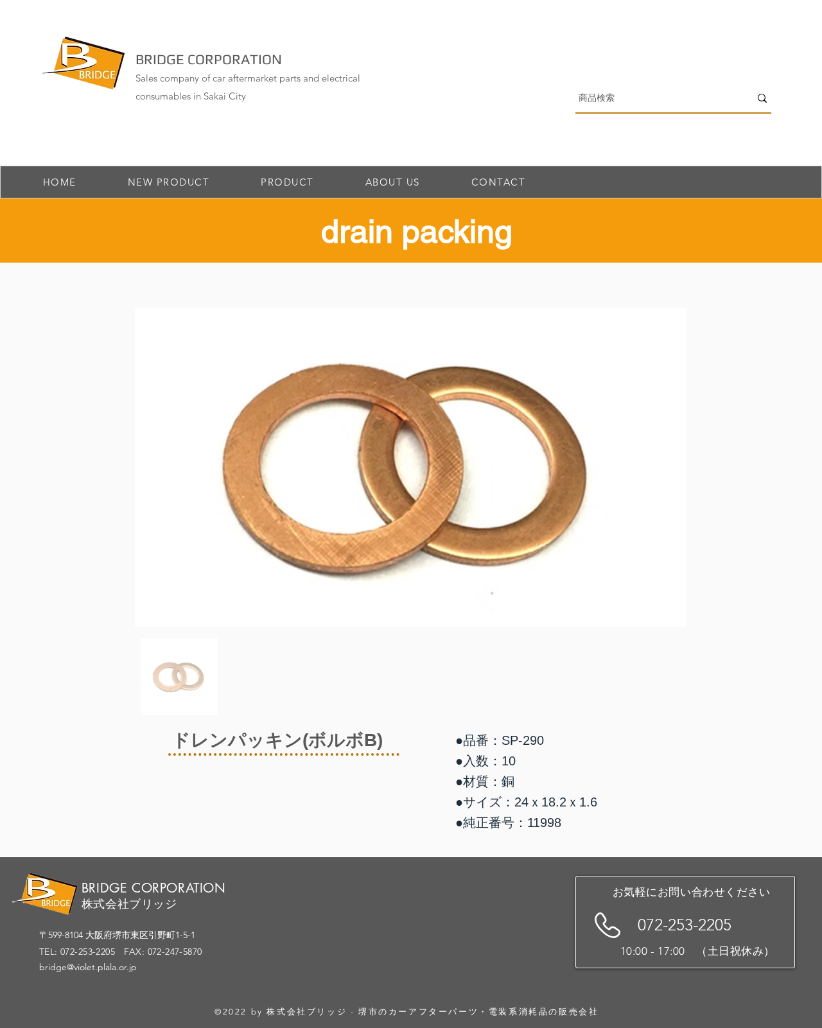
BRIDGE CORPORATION (209, 59)
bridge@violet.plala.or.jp (88, 967)
